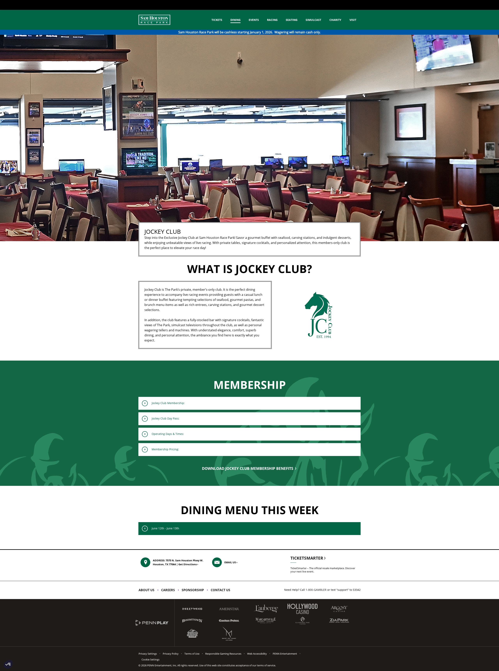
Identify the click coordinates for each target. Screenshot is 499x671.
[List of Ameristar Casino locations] (229, 609)
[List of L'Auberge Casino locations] (266, 609)
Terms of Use (191, 653)
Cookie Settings (150, 659)
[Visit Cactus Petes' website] (229, 620)
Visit (352, 20)
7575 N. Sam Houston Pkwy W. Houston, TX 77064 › (178, 562)
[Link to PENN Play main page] (154, 622)
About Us (146, 590)
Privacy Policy (171, 653)
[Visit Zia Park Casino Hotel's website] (339, 621)
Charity (335, 20)
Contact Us (220, 590)
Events (254, 20)
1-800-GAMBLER (316, 590)
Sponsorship (193, 590)
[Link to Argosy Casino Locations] (339, 609)
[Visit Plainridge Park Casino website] (302, 621)
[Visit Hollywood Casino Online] (302, 609)
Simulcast (313, 20)
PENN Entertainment (285, 653)
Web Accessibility (257, 653)
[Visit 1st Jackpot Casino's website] (192, 633)
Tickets (216, 20)
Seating (291, 20)
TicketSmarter (307, 558)
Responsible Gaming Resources (223, 653)
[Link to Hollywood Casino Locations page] (192, 609)
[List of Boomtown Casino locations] (192, 621)
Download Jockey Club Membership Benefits (248, 468)
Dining (235, 20)
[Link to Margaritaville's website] (266, 620)
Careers (168, 590)
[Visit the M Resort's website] (229, 634)
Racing (272, 20)
